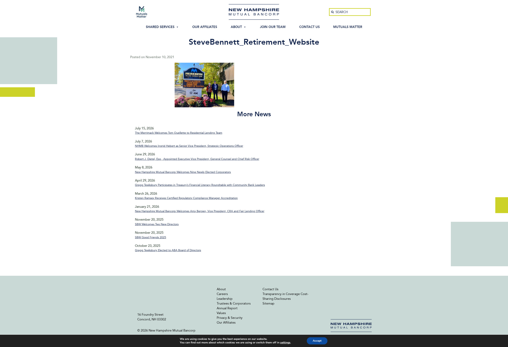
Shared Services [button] (160, 27)
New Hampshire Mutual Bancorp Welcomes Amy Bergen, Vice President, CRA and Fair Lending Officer (199, 211)
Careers (222, 294)
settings (285, 342)
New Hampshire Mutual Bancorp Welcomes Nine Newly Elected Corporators (183, 172)
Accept (317, 341)
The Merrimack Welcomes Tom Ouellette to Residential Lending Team (178, 133)
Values (221, 313)
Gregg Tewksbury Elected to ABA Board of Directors (168, 250)
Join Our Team (273, 27)
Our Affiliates (204, 27)
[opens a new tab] (142, 12)
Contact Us (309, 27)
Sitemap (268, 303)
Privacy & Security (229, 318)
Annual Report (227, 308)
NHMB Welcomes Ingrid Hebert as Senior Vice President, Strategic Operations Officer (189, 146)
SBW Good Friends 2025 (150, 237)
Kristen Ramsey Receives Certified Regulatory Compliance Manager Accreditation (186, 198)
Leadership (225, 299)
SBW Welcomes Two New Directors (157, 224)
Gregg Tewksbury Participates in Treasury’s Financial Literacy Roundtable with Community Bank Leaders (200, 185)
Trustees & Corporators (234, 303)
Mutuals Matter (347, 27)
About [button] (236, 27)
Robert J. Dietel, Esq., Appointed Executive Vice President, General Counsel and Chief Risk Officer (197, 159)
